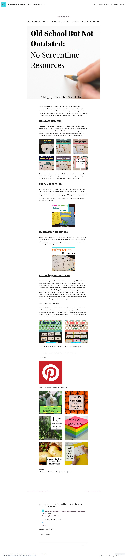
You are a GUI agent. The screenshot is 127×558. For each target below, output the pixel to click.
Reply (44, 525)
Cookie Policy (33, 555)
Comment (82, 545)
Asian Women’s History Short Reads (39, 491)
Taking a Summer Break (92, 491)
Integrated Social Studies (16, 4)
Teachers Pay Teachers (63, 16)
